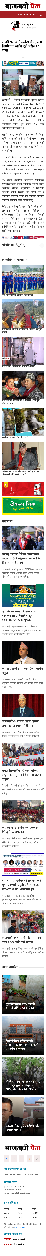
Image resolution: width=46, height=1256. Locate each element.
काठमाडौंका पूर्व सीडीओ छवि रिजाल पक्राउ (22, 1128)
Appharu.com (20, 1227)
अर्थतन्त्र (20, 1218)
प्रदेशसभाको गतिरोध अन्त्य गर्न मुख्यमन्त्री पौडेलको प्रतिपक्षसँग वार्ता (21, 473)
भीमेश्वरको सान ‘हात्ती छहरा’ (15, 437)
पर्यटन (34, 1209)
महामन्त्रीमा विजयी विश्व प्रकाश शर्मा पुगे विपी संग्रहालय (20, 402)
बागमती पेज (27, 24)
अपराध (34, 1218)
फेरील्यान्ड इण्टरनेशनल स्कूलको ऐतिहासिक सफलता (20, 830)
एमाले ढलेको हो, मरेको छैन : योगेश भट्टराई (22, 671)
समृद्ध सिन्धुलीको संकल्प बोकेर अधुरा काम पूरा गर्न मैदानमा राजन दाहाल (21, 775)
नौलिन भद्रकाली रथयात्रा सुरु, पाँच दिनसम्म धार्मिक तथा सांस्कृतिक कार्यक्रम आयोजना (23, 1085)
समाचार (6, 1214)
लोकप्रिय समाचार (13, 260)
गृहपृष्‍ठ (6, 1209)
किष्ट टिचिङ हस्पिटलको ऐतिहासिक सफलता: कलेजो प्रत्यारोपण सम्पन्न (22, 1045)
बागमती (7, 1218)
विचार (20, 1209)
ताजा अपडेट (10, 967)
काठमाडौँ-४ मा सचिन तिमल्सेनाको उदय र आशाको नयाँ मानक (22, 940)
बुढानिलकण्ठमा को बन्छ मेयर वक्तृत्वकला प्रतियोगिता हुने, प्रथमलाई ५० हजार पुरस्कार (19, 616)
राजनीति (35, 1214)
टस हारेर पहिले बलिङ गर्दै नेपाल (17, 295)
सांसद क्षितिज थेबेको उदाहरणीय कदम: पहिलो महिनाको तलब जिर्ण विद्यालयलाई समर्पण (21, 559)
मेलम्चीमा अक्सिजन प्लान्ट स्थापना (18, 366)
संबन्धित (7, 521)
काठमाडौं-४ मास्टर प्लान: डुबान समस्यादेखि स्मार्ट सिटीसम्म (20, 724)
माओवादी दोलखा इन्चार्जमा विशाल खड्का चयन (22, 331)
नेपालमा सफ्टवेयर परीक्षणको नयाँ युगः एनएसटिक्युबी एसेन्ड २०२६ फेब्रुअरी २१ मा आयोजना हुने (21, 885)
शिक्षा (20, 1214)
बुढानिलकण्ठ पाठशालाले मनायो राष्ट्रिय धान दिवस (20, 1006)
